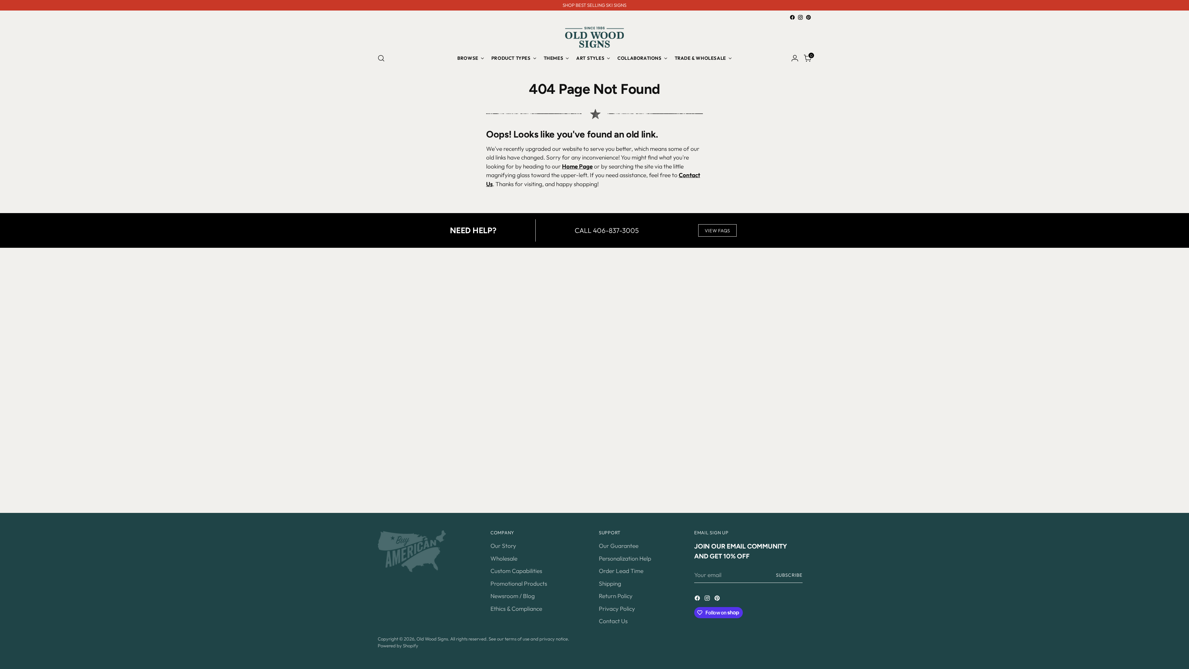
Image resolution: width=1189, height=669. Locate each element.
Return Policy (616, 596)
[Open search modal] (381, 58)
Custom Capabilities (516, 571)
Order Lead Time (621, 571)
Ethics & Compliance (516, 608)
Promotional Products (518, 583)
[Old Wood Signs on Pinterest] (808, 17)
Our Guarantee (618, 545)
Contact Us (613, 621)
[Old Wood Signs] (594, 37)
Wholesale (503, 558)
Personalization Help (625, 558)
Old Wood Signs (432, 639)
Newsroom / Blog (512, 596)
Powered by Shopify (398, 646)
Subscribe (789, 575)
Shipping (610, 583)
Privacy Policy (617, 608)
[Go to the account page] (795, 58)
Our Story (503, 545)
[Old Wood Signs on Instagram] (800, 17)
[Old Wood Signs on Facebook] (792, 17)
